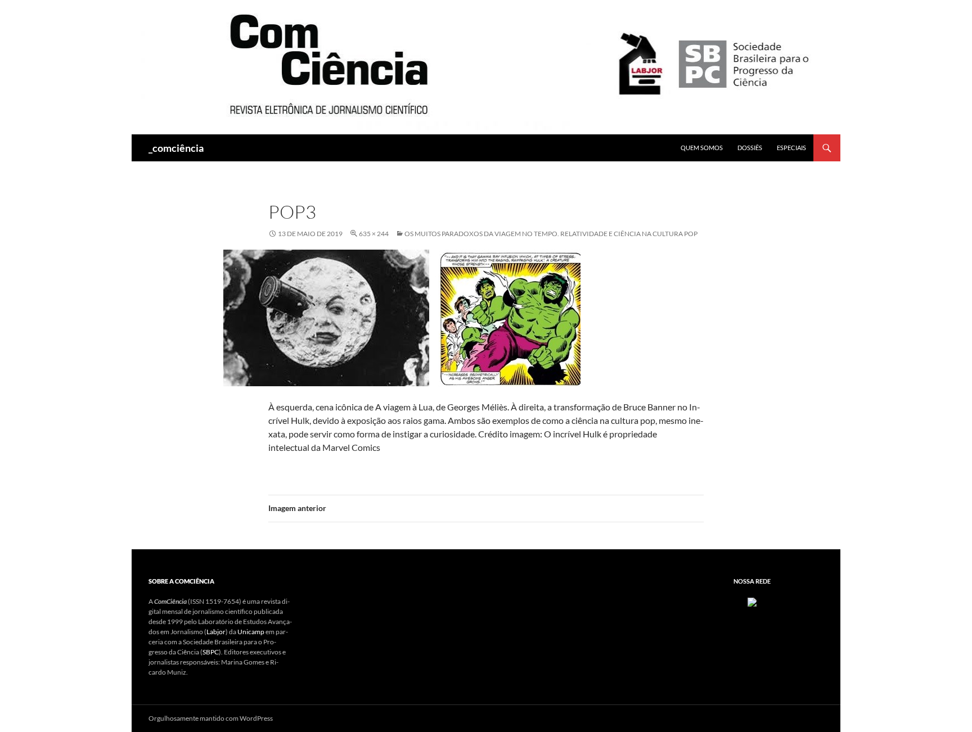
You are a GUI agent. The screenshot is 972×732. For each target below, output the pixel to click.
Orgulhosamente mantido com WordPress (210, 718)
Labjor (216, 631)
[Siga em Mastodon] (752, 601)
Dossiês (749, 147)
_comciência (176, 148)
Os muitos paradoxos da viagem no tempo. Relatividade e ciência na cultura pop (551, 233)
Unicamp (250, 631)
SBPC (210, 652)
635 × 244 (374, 233)
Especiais (791, 147)
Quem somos (702, 147)
